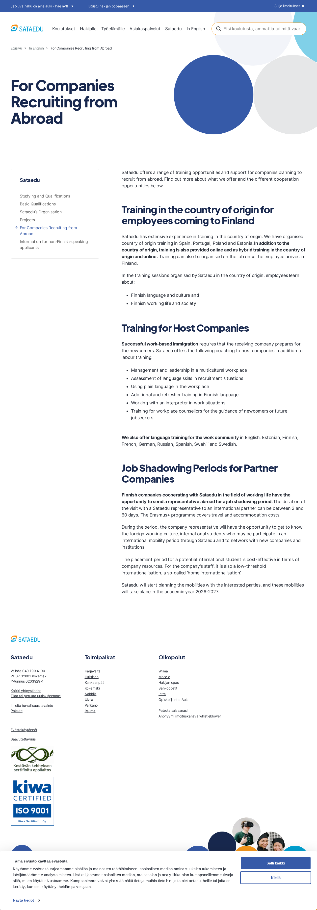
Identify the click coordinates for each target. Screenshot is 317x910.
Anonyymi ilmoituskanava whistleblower (189, 716)
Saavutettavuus (23, 739)
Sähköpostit (167, 688)
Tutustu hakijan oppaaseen (108, 6)
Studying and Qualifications (45, 196)
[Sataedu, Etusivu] (27, 28)
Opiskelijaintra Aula (173, 699)
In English (196, 28)
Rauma (90, 711)
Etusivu (16, 48)
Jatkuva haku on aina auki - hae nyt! (39, 6)
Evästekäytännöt (24, 730)
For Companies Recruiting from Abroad (48, 230)
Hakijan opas (168, 682)
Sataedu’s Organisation (41, 211)
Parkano (91, 705)
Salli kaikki (275, 863)
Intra (162, 694)
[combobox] (258, 29)
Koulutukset (63, 28)
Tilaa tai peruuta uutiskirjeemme (36, 696)
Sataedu (173, 28)
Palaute (17, 711)
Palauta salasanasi (172, 710)
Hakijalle (88, 28)
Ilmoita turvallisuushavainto (32, 705)
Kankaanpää (95, 682)
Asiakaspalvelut (145, 28)
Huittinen (92, 677)
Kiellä (276, 878)
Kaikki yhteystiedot (26, 691)
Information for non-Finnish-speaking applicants (54, 244)
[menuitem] (64, 29)
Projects (27, 219)
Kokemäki (92, 688)
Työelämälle (113, 28)
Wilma (163, 671)
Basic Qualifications (37, 203)
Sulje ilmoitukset (287, 6)
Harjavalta (93, 671)
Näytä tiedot (23, 900)
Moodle (164, 677)
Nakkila (91, 694)
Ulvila (89, 699)
